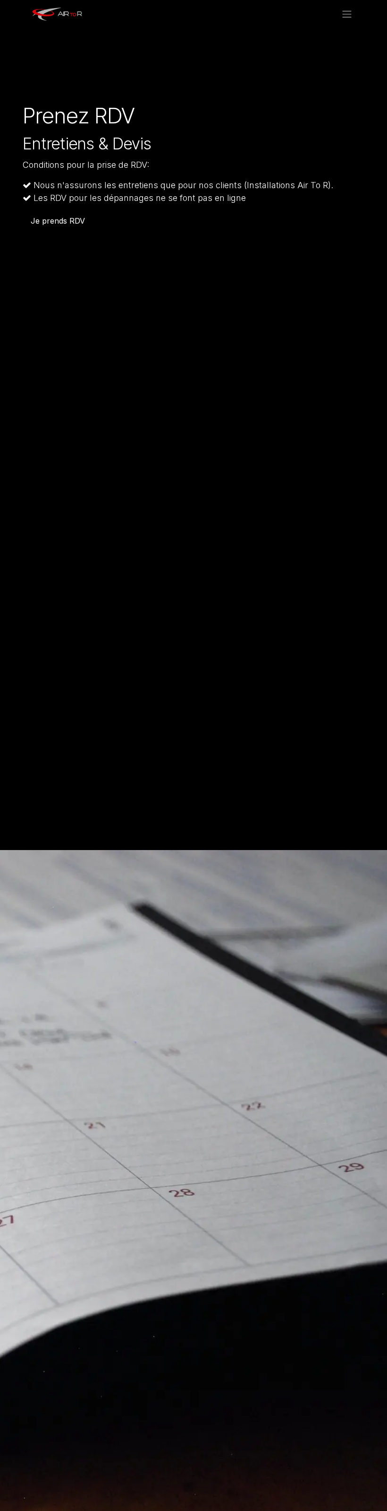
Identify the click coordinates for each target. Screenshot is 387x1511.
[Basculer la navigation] (346, 14)
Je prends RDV (58, 221)
